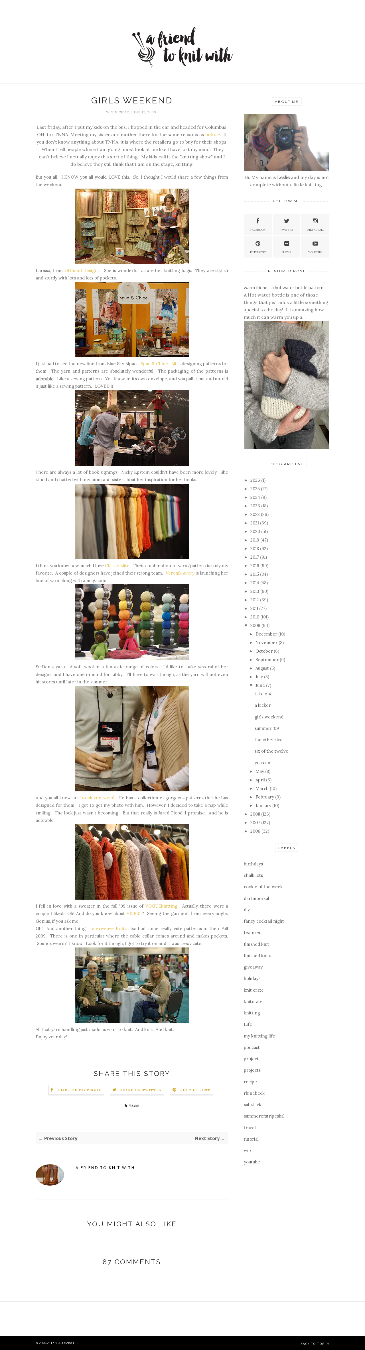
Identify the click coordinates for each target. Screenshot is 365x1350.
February (265, 797)
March (263, 788)
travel (250, 1127)
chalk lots (253, 875)
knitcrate (253, 1001)
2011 (254, 608)
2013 (255, 591)
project (251, 1058)
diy (247, 909)
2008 (255, 814)
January (264, 805)
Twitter (286, 230)
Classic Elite (117, 565)
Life (248, 1024)
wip (247, 1150)
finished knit (256, 944)
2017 (255, 557)
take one (264, 694)
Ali (173, 363)
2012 (255, 600)
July (260, 676)
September (268, 659)
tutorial (251, 1139)
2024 (255, 497)
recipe (250, 1082)
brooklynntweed (97, 797)
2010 (255, 617)
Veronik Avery (180, 573)
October (265, 651)
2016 (255, 565)
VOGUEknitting (161, 906)
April (261, 780)
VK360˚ (134, 913)
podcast (252, 1047)
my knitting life (259, 1036)
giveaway (253, 967)
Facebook (257, 230)
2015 (255, 574)
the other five (269, 739)
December (267, 634)
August (263, 668)
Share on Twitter (141, 1090)
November (267, 642)
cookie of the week (263, 886)
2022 (255, 514)
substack (252, 1104)
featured (252, 932)
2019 (255, 540)
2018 (255, 548)
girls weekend (269, 717)
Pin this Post (195, 1090)
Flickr (286, 252)
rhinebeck (254, 1093)
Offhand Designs (82, 270)
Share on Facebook (79, 1090)
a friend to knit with (105, 1167)
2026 (255, 480)
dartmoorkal (256, 898)
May (260, 771)
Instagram (315, 230)
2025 (255, 488)
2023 (255, 505)
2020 (255, 531)
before (212, 134)
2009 (255, 625)
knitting (252, 1013)
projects (252, 1070)
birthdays (253, 864)
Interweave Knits (108, 928)
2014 (255, 582)
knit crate (254, 990)
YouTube (315, 252)
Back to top (313, 1343)
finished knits (257, 955)
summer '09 (267, 728)
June (261, 685)
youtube (252, 1162)
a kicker (263, 705)
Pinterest (258, 252)
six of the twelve (271, 751)
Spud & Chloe (154, 363)
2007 (255, 822)
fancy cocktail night (264, 921)
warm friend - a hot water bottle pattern (283, 287)
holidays (252, 978)
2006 (255, 831)
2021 (255, 523)
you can (262, 762)
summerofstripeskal (264, 1116)
